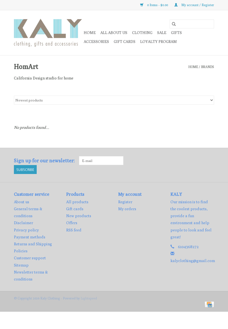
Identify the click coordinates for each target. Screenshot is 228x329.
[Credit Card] (208, 304)
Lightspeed (89, 298)
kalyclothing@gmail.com (192, 260)
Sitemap (21, 265)
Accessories (96, 41)
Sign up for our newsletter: (44, 160)
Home (90, 32)
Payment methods (29, 237)
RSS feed (73, 230)
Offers (71, 223)
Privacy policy (26, 230)
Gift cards (124, 41)
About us (21, 202)
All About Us (113, 32)
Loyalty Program (158, 41)
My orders (127, 209)
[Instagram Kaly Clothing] (209, 160)
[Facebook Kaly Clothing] (199, 160)
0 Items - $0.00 (157, 5)
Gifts (176, 32)
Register (125, 202)
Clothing (142, 32)
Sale (161, 32)
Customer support (30, 258)
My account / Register (197, 5)
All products (77, 202)
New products (78, 216)
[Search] (174, 24)
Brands (207, 67)
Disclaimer (23, 223)
